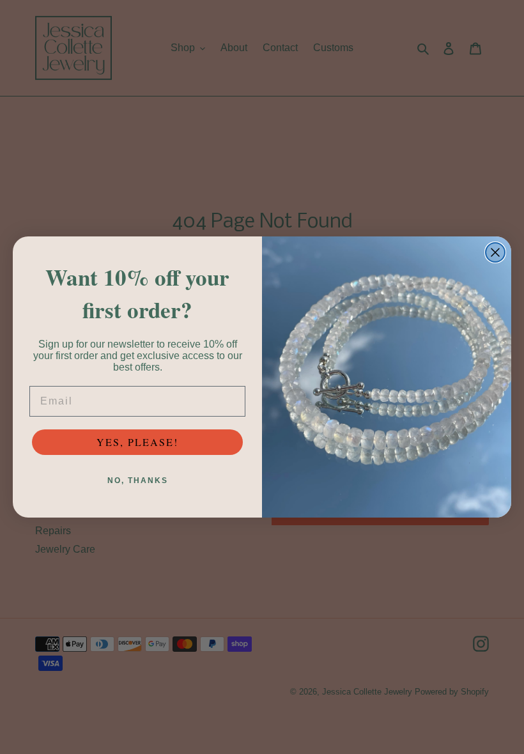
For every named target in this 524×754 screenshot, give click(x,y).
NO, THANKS (137, 480)
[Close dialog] (495, 252)
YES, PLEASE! (137, 442)
